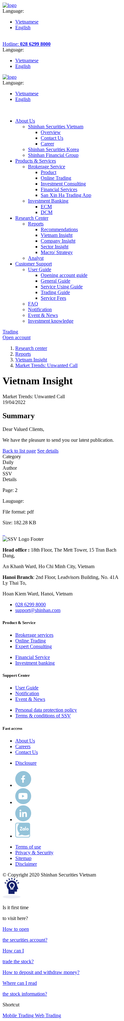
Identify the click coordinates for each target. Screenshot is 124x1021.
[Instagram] (23, 819)
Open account (17, 337)
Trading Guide (55, 292)
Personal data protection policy (46, 710)
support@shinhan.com (37, 610)
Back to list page (19, 450)
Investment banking (35, 663)
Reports (23, 354)
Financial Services (59, 189)
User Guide (26, 687)
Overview (51, 132)
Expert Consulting (33, 646)
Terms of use (28, 847)
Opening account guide (64, 275)
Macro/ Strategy (57, 252)
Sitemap (23, 858)
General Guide (55, 281)
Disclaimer (26, 864)
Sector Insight (54, 246)
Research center (31, 348)
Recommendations (59, 229)
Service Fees (53, 298)
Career (47, 143)
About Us (25, 740)
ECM (46, 206)
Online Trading (56, 178)
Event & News (30, 699)
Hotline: (27, 44)
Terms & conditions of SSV (43, 715)
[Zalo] (22, 836)
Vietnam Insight (56, 235)
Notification (27, 693)
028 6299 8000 (30, 604)
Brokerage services (34, 635)
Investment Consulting (63, 183)
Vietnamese (26, 21)
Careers (23, 746)
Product (48, 172)
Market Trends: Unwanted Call (46, 365)
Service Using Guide (62, 286)
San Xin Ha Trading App (66, 195)
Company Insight (58, 241)
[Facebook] (23, 785)
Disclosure (26, 763)
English (23, 27)
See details (48, 450)
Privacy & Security (34, 852)
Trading (10, 331)
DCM (46, 212)
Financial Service (32, 657)
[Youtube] (23, 802)
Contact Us (52, 138)
